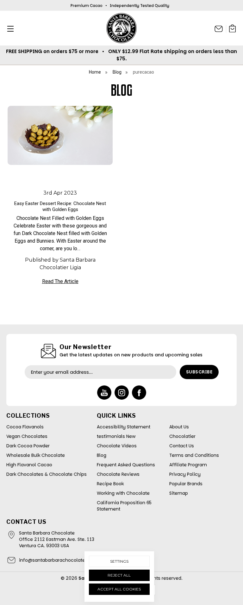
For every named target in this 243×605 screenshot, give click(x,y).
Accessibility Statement (123, 427)
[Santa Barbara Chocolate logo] (121, 28)
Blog (101, 455)
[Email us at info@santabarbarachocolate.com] (218, 29)
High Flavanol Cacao (29, 465)
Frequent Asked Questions (126, 465)
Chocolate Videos (117, 446)
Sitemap (178, 493)
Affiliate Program (188, 465)
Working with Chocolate (123, 493)
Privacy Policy (185, 474)
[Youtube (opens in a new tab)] (104, 392)
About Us (179, 427)
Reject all (119, 575)
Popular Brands (185, 484)
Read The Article (60, 281)
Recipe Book (110, 484)
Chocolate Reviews (118, 474)
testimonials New (116, 436)
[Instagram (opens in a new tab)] (122, 392)
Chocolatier (182, 436)
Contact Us (181, 446)
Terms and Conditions (194, 455)
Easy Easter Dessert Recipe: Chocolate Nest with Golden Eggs (60, 207)
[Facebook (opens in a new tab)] (139, 392)
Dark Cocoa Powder (28, 446)
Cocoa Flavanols (25, 427)
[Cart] (232, 29)
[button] (8, 28)
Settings (119, 561)
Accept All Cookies (119, 589)
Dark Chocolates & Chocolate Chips (46, 474)
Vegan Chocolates (26, 436)
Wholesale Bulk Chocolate (35, 455)
